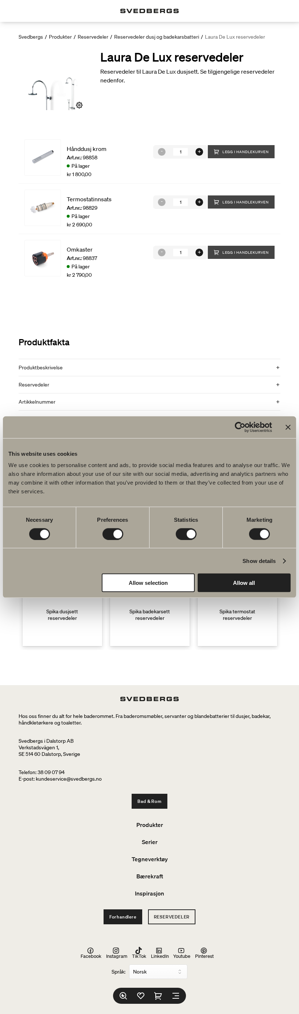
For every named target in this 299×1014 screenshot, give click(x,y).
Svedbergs (31, 37)
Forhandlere (122, 917)
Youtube (181, 956)
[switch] (112, 534)
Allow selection (148, 583)
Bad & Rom (149, 801)
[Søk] (123, 995)
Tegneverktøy (150, 859)
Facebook (91, 956)
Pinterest (204, 956)
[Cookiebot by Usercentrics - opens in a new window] (240, 426)
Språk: (118, 971)
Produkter (60, 37)
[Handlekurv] (158, 995)
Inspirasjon (149, 893)
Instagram (116, 956)
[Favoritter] (140, 995)
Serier (150, 842)
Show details (259, 560)
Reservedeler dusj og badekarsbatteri (156, 37)
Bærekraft (149, 876)
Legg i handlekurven (245, 152)
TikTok (139, 956)
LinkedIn (160, 956)
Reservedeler (93, 37)
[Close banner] (288, 427)
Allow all (244, 583)
